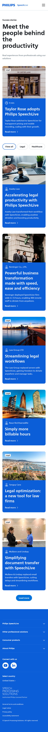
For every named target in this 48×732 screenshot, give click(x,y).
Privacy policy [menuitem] (7, 712)
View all (9, 146)
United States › (8, 680)
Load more (24, 598)
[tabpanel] (24, 378)
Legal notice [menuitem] (6, 708)
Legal (22, 146)
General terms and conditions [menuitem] (12, 704)
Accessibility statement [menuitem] (10, 715)
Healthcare (37, 146)
